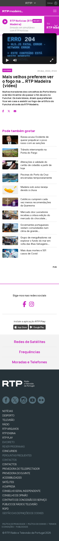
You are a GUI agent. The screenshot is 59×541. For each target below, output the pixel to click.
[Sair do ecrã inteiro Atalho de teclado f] (54, 537)
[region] (29, 270)
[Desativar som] (12, 537)
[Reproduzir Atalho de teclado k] (5, 537)
